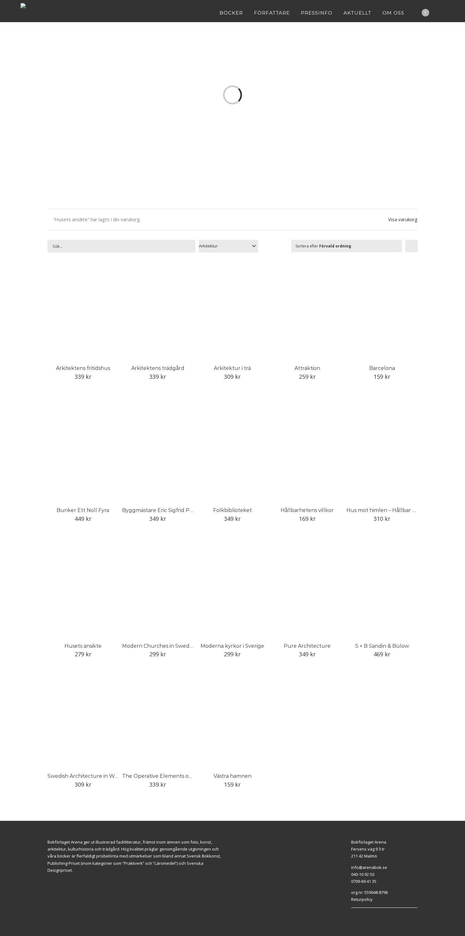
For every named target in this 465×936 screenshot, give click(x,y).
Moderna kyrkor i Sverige (232, 646)
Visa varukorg (403, 219)
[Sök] (442, 12)
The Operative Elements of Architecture (173, 776)
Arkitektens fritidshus (83, 368)
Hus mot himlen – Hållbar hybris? (388, 510)
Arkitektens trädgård (157, 368)
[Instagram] (360, 916)
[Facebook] (352, 916)
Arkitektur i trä (232, 368)
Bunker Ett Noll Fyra (83, 510)
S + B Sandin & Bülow (382, 646)
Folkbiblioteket (232, 510)
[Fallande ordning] (411, 246)
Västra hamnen (232, 776)
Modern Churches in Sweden (159, 646)
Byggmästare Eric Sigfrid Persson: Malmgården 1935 (187, 510)
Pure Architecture (307, 646)
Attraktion (307, 368)
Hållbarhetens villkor (307, 510)
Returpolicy (362, 899)
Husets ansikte (83, 646)
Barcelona (382, 368)
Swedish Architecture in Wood (85, 776)
